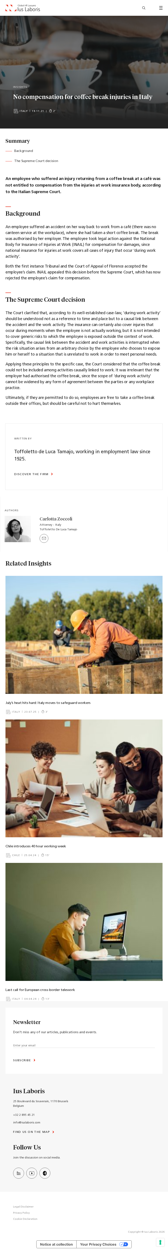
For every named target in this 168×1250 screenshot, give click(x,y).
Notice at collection (56, 1244)
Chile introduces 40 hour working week (36, 846)
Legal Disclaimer (23, 1207)
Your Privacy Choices (98, 1244)
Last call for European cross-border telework (40, 990)
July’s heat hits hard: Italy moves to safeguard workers (48, 703)
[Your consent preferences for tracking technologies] (160, 1242)
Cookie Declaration (25, 1219)
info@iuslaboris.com (26, 1122)
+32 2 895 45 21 (24, 1115)
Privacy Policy (21, 1213)
